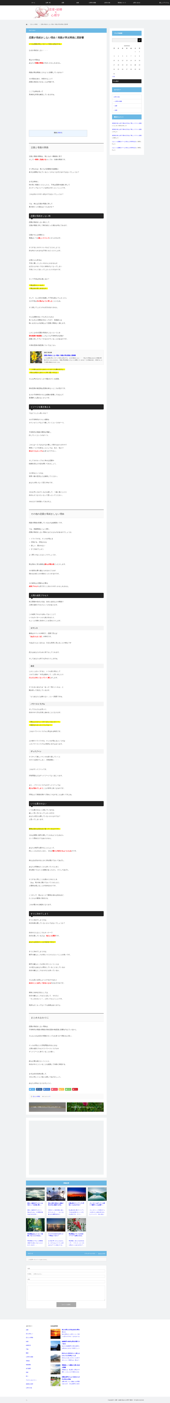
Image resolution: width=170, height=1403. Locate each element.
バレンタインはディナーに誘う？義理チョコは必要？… (97, 1204)
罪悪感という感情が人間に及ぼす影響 (71, 1366)
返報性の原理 (29, 1384)
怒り (27, 1376)
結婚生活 (28, 1345)
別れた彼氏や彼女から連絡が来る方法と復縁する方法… (55, 1204)
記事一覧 (48, 2)
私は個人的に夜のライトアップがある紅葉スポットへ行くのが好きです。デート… (76, 1212)
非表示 (60, 132)
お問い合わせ (136, 2)
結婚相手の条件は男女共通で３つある (71, 1342)
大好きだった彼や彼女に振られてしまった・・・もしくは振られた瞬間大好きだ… (55, 1212)
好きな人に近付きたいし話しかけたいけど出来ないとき (71, 1354)
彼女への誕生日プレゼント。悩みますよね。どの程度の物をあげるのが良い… (35, 1212)
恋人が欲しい (29, 1333)
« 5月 (113, 76)
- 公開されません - (35, 1274)
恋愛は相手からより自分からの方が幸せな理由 (71, 1378)
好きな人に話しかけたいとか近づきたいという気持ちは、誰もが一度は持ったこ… (71, 1360)
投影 (27, 1372)
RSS (27, 1400)
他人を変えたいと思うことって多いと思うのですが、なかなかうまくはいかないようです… (71, 1336)
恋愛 (63, 2)
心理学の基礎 (92, 2)
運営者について (122, 2)
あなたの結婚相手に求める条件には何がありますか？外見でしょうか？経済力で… (71, 1348)
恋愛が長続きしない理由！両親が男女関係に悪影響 (60, 355)
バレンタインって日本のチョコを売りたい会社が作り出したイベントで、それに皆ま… (97, 1212)
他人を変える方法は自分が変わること (71, 1331)
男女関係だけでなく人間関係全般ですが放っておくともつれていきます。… (35, 1243)
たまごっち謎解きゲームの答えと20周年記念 (124, 141)
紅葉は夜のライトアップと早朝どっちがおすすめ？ (76, 1204)
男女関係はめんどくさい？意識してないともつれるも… (35, 1234)
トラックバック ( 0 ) (89, 1253)
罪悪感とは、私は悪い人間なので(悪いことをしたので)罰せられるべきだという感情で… (71, 1372)
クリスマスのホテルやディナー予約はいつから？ (55, 1234)
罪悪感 (28, 1360)
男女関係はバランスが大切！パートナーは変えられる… (76, 1234)
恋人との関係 (36, 1096)
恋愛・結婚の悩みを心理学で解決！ (124, 1400)
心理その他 (107, 2)
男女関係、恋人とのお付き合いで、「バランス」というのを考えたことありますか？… (76, 1243)
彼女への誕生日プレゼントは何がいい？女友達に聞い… (35, 1204)
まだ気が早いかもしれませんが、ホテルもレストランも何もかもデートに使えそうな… (55, 1243)
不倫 (27, 1349)
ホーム (33, 2)
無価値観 (28, 1364)
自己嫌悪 (28, 1368)
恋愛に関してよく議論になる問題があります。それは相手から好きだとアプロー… (71, 1384)
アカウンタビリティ (31, 1380)
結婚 (77, 2)
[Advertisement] (108, 12)
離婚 (27, 1353)
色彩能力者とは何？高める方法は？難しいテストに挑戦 (127, 123)
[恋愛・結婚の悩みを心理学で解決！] (48, 12)
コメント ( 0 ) (101, 1253)
